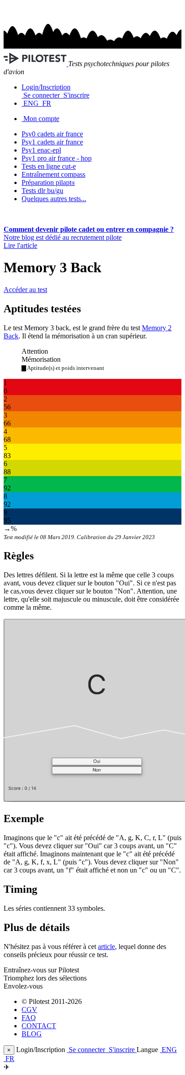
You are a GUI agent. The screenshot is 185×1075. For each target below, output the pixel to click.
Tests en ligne (49, 166)
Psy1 (41, 150)
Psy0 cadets (52, 134)
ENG (31, 103)
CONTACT (39, 1026)
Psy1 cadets (52, 142)
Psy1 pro (57, 158)
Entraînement (53, 174)
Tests (42, 190)
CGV (29, 1009)
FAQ (29, 1017)
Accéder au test (25, 289)
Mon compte (41, 118)
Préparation (48, 182)
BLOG (32, 1034)
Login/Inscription (46, 87)
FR (45, 103)
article (106, 946)
